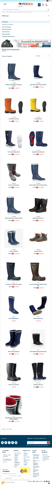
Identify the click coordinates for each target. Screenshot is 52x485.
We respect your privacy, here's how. (9, 473)
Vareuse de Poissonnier (6, 26)
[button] (2, 482)
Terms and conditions (10, 482)
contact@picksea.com (7, 459)
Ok (22, 478)
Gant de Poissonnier (6, 31)
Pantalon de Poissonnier (6, 29)
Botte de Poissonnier (6, 34)
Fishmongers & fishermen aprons (8, 36)
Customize (14, 91)
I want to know (8, 478)
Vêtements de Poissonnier (8, 24)
